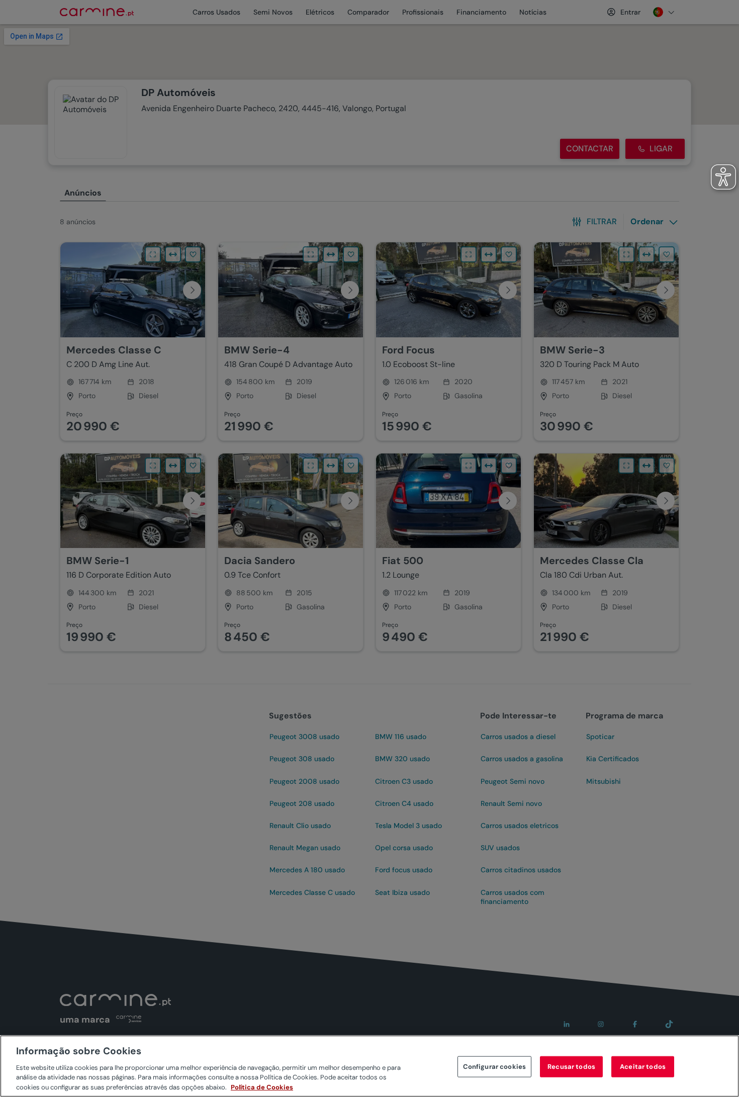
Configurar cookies (494, 1066)
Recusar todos (571, 1066)
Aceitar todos (643, 1066)
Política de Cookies (262, 1086)
